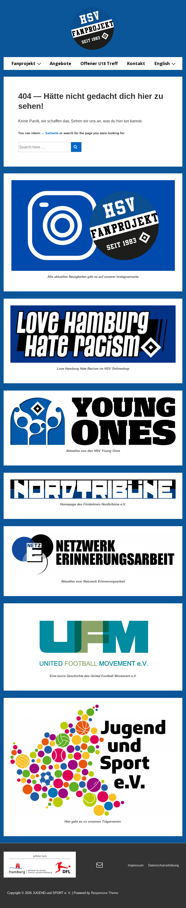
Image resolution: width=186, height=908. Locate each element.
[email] (100, 866)
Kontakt (136, 63)
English (162, 63)
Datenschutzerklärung (163, 865)
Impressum (136, 865)
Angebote (60, 63)
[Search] (76, 147)
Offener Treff (99, 63)
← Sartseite (49, 133)
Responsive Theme (104, 893)
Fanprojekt (23, 63)
